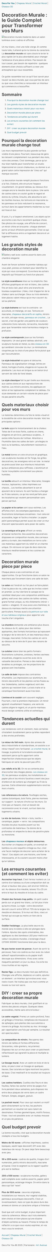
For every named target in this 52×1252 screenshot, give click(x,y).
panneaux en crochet (35, 317)
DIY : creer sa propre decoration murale (26, 128)
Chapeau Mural (23, 3)
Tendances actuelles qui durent (22, 117)
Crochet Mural (40, 3)
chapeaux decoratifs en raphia (27, 314)
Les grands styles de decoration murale (26, 104)
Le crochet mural (39, 749)
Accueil (5, 1235)
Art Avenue (41, 1245)
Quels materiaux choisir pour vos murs (25, 108)
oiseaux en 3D (42, 344)
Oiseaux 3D (7, 6)
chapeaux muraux (15, 841)
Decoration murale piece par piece (24, 112)
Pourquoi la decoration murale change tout (28, 100)
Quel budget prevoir (17, 132)
